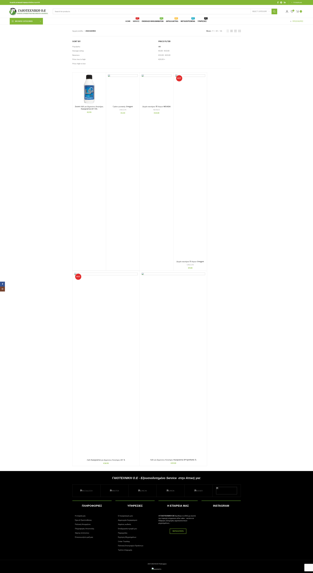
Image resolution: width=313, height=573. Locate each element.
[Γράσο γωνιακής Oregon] (123, 89)
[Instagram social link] (2, 289)
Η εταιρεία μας (80, 516)
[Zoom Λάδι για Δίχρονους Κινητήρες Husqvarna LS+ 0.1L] (89, 89)
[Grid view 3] (235, 31)
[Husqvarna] (227, 490)
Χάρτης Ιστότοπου (82, 533)
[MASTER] (114, 490)
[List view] (228, 31)
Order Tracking (124, 541)
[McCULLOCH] (86, 490)
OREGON (122, 110)
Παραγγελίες (122, 533)
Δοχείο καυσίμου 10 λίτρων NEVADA (156, 106)
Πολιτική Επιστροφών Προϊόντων (130, 546)
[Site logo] (28, 11)
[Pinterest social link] (281, 2)
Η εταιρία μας (297, 2)
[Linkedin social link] (284, 2)
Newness (76, 55)
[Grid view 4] (239, 31)
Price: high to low (79, 64)
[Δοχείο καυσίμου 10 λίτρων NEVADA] (156, 89)
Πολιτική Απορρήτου (83, 524)
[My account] (287, 11)
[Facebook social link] (277, 2)
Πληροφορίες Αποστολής (84, 529)
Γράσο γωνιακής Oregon (123, 106)
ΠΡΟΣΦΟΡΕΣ (297, 21)
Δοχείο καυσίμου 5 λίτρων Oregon (190, 261)
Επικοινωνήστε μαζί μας (84, 537)
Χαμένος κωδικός (124, 524)
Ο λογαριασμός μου (125, 516)
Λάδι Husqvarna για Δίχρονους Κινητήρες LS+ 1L (106, 460)
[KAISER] (199, 490)
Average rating (78, 51)
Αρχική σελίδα (77, 31)
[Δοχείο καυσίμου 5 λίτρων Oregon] (190, 166)
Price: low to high (79, 59)
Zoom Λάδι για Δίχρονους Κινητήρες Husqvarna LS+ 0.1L (89, 107)
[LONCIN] (142, 490)
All (159, 46)
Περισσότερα (178, 531)
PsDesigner (163, 564)
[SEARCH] (274, 11)
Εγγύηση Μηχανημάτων (127, 537)
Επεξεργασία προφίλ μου (127, 529)
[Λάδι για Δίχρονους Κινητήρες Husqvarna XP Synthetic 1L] (173, 365)
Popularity (76, 46)
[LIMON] (170, 490)
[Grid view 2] (231, 31)
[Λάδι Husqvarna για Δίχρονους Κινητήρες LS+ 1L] (106, 365)
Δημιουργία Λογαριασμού (127, 520)
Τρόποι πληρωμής (125, 550)
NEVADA (156, 110)
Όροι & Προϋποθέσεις (83, 520)
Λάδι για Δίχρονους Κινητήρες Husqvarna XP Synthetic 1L (173, 460)
